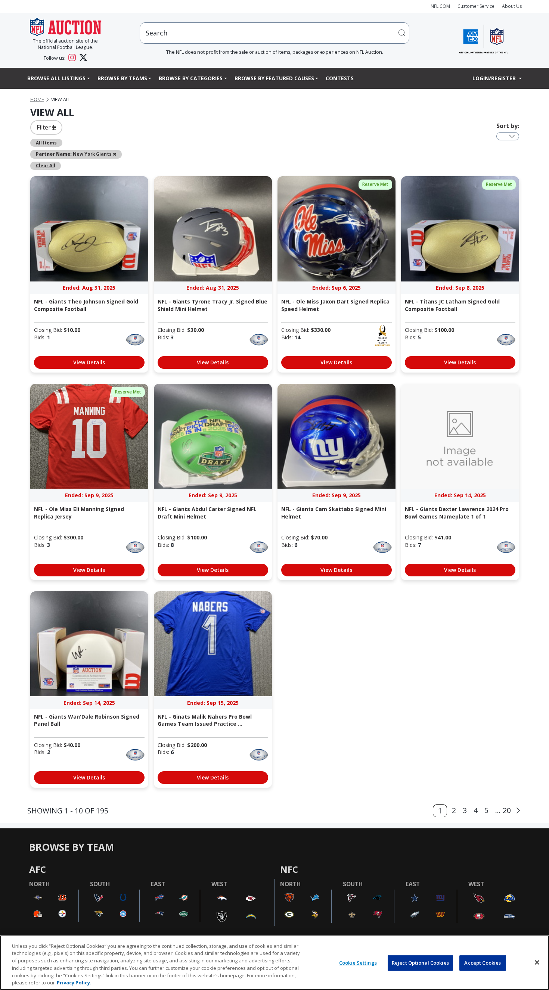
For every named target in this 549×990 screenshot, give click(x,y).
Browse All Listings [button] (56, 78)
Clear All (45, 165)
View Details (89, 362)
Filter (44, 127)
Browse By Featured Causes (274, 78)
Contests (340, 78)
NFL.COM (440, 6)
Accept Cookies (482, 962)
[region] (274, 962)
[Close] (537, 962)
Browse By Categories (191, 78)
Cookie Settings (358, 962)
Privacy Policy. (74, 982)
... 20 (503, 810)
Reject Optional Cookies (420, 962)
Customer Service (476, 6)
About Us (512, 6)
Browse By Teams (122, 78)
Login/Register (494, 78)
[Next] (518, 810)
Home (37, 99)
